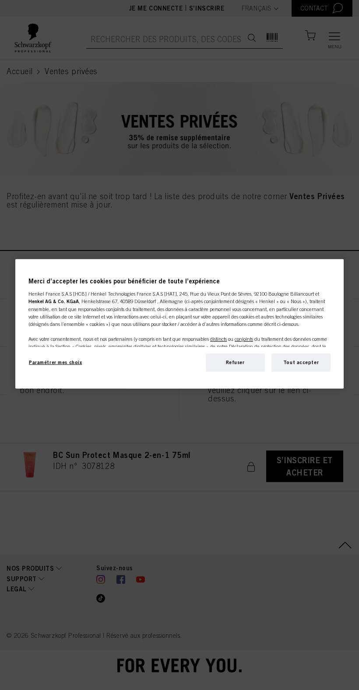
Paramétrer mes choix (55, 362)
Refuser (235, 362)
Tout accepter (301, 362)
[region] (179, 324)
